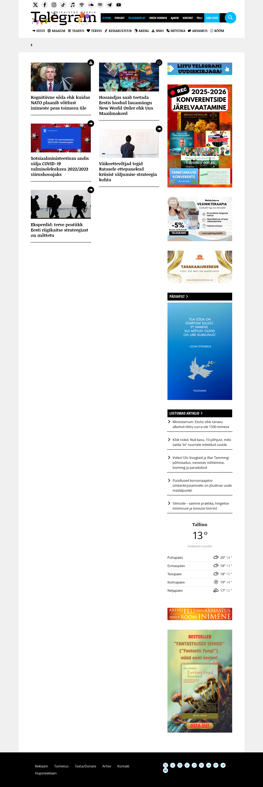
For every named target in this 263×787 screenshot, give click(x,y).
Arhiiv (106, 766)
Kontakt (188, 18)
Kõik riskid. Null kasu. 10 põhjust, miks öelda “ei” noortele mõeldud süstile (202, 442)
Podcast (120, 18)
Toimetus (61, 766)
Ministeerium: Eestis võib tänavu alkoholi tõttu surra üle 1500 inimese (201, 424)
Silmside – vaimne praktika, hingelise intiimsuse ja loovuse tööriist (201, 506)
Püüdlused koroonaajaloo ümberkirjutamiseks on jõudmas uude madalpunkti (202, 485)
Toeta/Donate (85, 766)
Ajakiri (175, 18)
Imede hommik (158, 18)
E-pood (107, 18)
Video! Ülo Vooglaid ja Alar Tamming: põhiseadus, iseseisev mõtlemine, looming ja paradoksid (201, 462)
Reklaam (41, 766)
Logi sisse (212, 18)
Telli (199, 18)
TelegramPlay (136, 18)
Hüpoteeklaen (46, 773)
